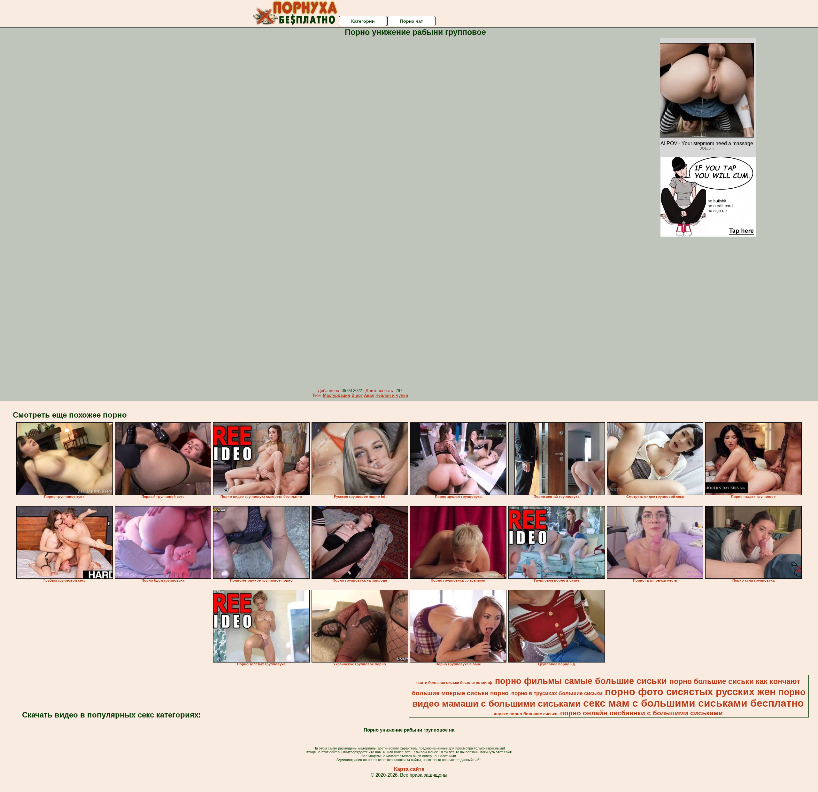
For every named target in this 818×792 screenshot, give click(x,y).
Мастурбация (336, 395)
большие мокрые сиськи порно (460, 693)
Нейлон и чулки (391, 395)
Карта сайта (409, 769)
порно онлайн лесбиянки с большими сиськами (641, 713)
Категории (363, 21)
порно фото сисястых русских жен (690, 691)
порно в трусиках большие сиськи (556, 693)
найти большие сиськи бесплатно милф (454, 682)
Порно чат (411, 21)
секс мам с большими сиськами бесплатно (693, 703)
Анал (369, 395)
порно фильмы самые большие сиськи (581, 681)
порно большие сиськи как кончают (734, 681)
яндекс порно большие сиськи (526, 713)
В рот (357, 395)
